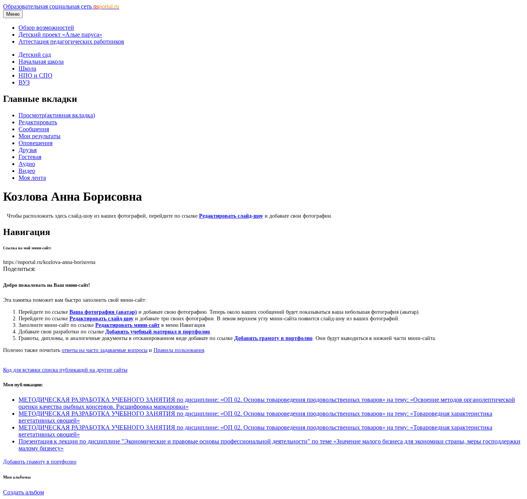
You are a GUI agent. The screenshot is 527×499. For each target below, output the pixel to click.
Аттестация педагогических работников (71, 41)
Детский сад (35, 54)
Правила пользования (179, 350)
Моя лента (32, 177)
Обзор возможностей (46, 27)
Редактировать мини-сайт (127, 325)
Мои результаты (40, 136)
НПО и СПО (35, 75)
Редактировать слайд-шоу (231, 216)
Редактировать (38, 122)
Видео (27, 170)
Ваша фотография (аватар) (103, 312)
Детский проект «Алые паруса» (60, 34)
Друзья (28, 150)
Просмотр (57, 115)
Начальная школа (41, 61)
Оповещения (35, 143)
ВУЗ (24, 82)
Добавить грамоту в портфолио (273, 338)
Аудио (27, 164)
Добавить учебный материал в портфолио (157, 331)
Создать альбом (23, 492)
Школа (27, 68)
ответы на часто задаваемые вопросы (104, 350)
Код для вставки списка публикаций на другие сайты (65, 370)
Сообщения (34, 129)
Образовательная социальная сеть (61, 6)
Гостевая (30, 157)
